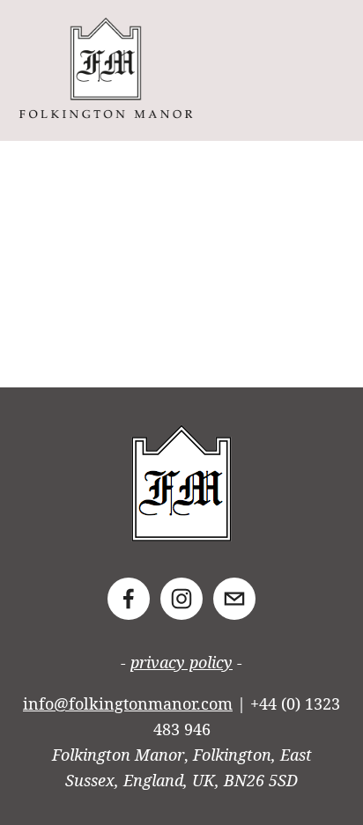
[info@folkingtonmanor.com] (234, 599)
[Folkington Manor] (181, 599)
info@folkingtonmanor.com (128, 703)
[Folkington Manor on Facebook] (128, 599)
